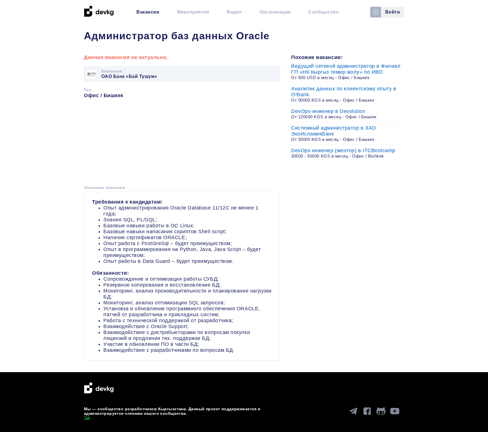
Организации (275, 12)
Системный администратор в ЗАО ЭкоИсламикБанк (333, 133)
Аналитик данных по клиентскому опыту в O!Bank (343, 94)
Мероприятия (193, 12)
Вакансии (147, 12)
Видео (234, 12)
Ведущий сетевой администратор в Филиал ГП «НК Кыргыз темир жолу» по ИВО (346, 71)
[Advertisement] (182, 143)
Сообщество (323, 12)
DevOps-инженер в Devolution (334, 113)
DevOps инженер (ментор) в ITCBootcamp (343, 153)
